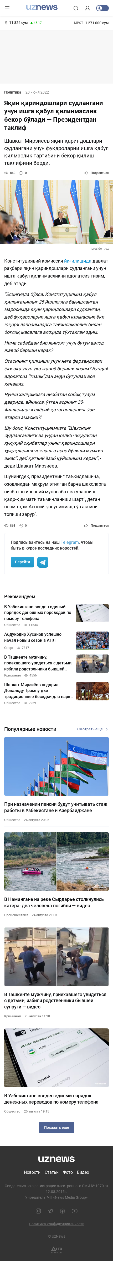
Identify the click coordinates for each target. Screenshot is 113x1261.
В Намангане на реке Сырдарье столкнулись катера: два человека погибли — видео (54, 902)
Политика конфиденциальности (56, 1224)
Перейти (22, 562)
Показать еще (56, 1127)
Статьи (52, 1172)
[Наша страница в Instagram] (38, 1211)
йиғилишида (78, 261)
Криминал (12, 1016)
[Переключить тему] (102, 8)
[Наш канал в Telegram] (50, 1211)
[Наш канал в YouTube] (74, 1211)
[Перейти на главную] (42, 8)
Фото (68, 1172)
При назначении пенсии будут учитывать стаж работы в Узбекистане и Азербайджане (55, 807)
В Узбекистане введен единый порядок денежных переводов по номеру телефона (51, 1098)
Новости (32, 1172)
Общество (12, 820)
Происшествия (16, 915)
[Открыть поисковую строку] (76, 8)
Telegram (70, 542)
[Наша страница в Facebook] (62, 1211)
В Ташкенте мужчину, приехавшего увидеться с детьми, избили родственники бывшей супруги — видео (55, 1000)
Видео (83, 1172)
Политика (12, 92)
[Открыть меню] (7, 8)
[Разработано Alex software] (56, 1250)
